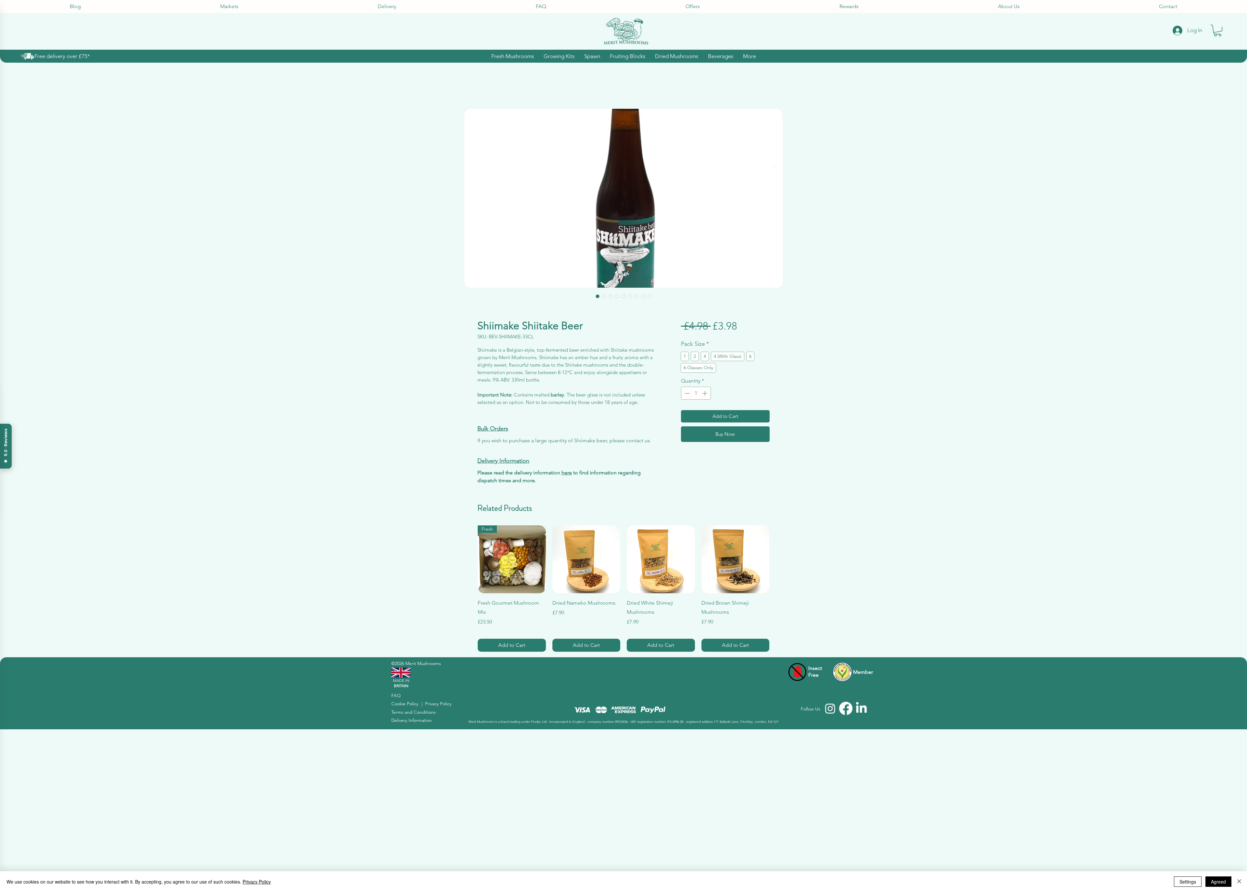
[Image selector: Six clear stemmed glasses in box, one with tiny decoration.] (643, 296)
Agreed (1218, 881)
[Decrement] (686, 393)
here (566, 473)
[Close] (1239, 881)
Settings (1187, 881)
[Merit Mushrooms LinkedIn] (861, 708)
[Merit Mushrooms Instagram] (830, 708)
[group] (623, 588)
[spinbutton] (696, 393)
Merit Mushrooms (423, 663)
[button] (1218, 30)
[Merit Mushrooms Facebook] (845, 708)
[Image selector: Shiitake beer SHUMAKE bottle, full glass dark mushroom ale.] (610, 296)
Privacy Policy (257, 881)
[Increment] (705, 393)
